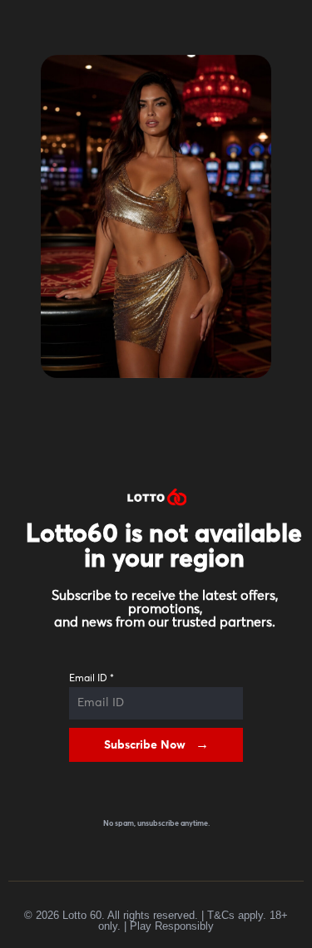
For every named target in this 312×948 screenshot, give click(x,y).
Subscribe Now (145, 745)
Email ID (91, 679)
